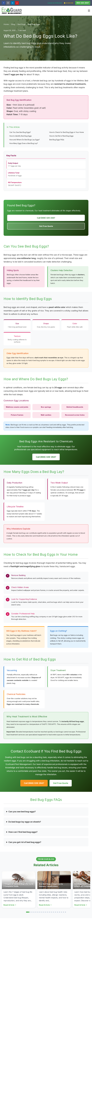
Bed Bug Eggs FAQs (56, 140)
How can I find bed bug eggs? (22, 832)
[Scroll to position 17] (61, 912)
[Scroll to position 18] (63, 912)
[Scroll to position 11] (49, 912)
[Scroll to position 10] (47, 912)
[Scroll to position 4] (35, 912)
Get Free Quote (46, 226)
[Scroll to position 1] (28, 912)
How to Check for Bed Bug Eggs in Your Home (66, 132)
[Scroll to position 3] (33, 912)
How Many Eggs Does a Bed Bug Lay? (23, 143)
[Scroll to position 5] (37, 912)
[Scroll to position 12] (51, 912)
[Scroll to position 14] (55, 912)
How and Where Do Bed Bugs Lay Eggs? (24, 140)
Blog (13, 24)
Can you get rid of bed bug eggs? (24, 842)
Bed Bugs (22, 24)
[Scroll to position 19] (65, 912)
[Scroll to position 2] (31, 912)
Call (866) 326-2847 (46, 218)
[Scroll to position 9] (45, 912)
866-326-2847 (83, 3)
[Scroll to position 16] (59, 912)
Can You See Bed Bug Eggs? (20, 132)
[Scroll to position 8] (43, 912)
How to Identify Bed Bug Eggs (20, 136)
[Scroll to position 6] (39, 912)
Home (6, 24)
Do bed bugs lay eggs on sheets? (24, 822)
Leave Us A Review (55, 3)
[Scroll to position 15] (57, 912)
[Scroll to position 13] (53, 912)
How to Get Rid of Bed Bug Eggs (61, 136)
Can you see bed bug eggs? (22, 811)
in (12, 3)
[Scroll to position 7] (41, 912)
